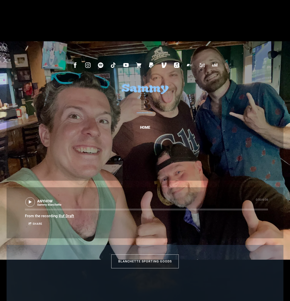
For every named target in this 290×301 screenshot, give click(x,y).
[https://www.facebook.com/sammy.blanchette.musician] (75, 65)
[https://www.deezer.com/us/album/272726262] (215, 65)
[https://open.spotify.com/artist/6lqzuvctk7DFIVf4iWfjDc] (100, 65)
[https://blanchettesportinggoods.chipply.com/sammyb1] (138, 65)
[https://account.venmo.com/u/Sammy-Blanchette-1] (164, 65)
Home (145, 127)
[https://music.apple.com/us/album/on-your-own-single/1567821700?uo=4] (176, 65)
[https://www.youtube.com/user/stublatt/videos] (126, 65)
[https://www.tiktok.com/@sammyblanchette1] (113, 65)
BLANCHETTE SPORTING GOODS (145, 261)
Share (37, 223)
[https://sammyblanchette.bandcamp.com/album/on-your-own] (189, 65)
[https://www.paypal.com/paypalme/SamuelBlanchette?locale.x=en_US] (151, 65)
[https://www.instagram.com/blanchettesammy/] (88, 65)
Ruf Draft (66, 216)
